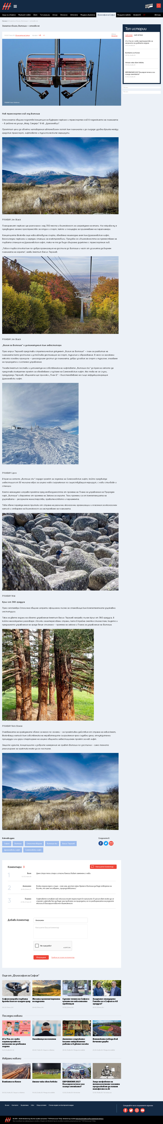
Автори (157, 15)
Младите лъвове (124, 15)
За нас (7, 1105)
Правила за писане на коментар (62, 957)
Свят (35, 15)
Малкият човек (24, 15)
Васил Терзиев (68, 843)
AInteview (74, 15)
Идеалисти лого (6, 6)
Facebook (125, 1110)
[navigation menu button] (15, 6)
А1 (144, 15)
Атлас (55, 15)
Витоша (18, 843)
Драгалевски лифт (12, 850)
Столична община (34, 843)
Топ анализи (45, 15)
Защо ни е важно (9, 15)
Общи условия (41, 1105)
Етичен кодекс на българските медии (61, 1105)
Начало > (5, 21)
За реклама (24, 1105)
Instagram (137, 1110)
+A (40, 35)
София (6, 843)
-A (44, 35)
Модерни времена (87, 15)
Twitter (131, 1110)
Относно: (64, 15)
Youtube (142, 1110)
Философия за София (106, 15)
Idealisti (8, 1120)
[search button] (159, 5)
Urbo (32, 1105)
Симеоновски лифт (33, 850)
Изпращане (41, 957)
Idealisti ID (137, 15)
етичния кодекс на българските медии (89, 1119)
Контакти (15, 1105)
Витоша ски (52, 843)
